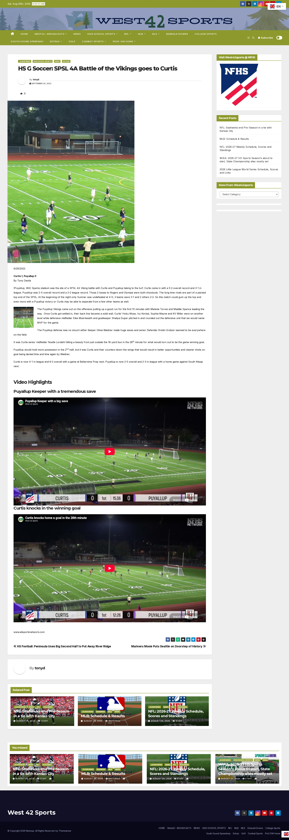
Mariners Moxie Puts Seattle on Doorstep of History (167, 646)
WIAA (265, 760)
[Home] (12, 34)
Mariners (100, 712)
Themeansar (65, 830)
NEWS (77, 34)
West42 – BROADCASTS (49, 34)
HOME (24, 34)
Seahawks (47, 707)
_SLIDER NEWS (24, 61)
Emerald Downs (177, 34)
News (57, 61)
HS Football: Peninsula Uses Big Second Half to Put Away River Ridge (63, 646)
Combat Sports (93, 41)
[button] (253, 37)
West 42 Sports (32, 812)
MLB (141, 34)
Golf (72, 41)
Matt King (114, 721)
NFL (126, 34)
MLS (155, 34)
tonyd (36, 79)
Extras (55, 41)
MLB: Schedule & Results (102, 716)
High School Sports (43, 61)
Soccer (66, 61)
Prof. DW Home (123, 41)
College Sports (206, 34)
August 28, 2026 (25, 721)
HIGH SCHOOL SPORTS (101, 34)
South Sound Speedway (27, 41)
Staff (44, 721)
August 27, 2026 (231, 778)
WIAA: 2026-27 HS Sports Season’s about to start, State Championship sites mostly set (245, 769)
